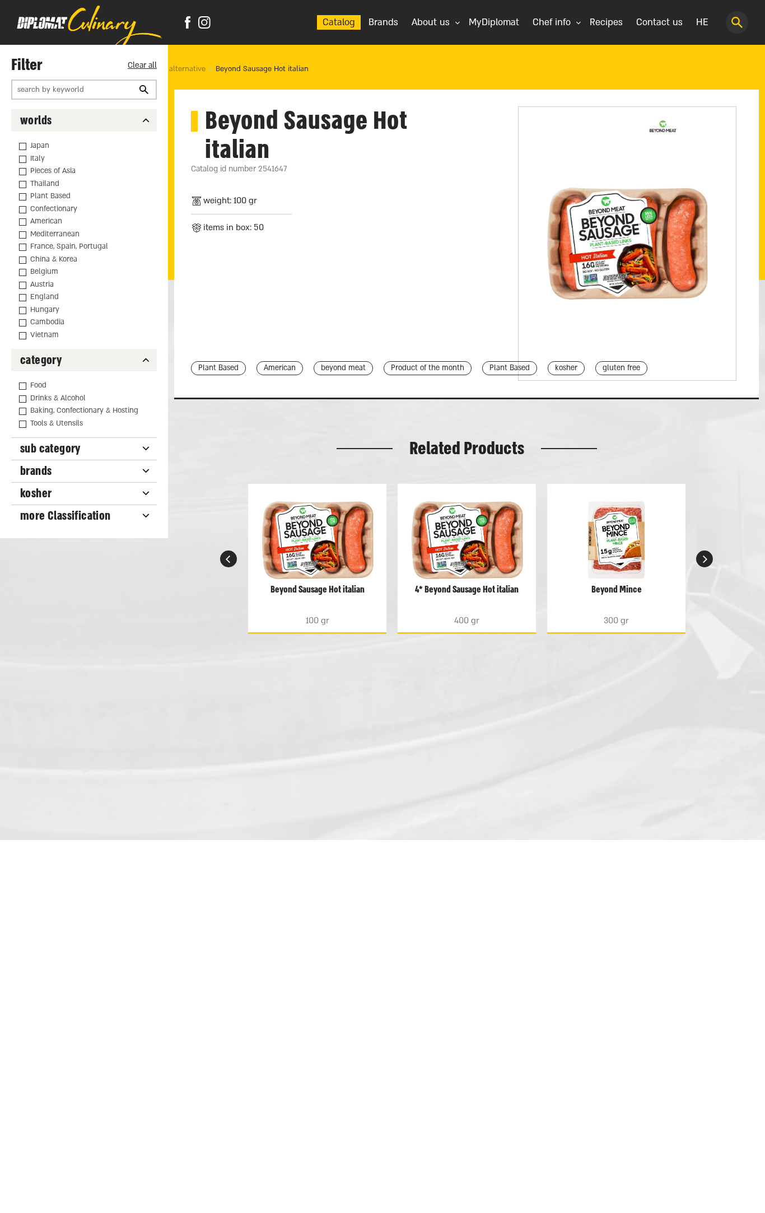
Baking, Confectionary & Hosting (84, 410)
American (46, 221)
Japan (39, 146)
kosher (36, 494)
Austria (42, 284)
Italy (37, 158)
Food (38, 385)
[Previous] (704, 558)
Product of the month (427, 368)
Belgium (44, 272)
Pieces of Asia (53, 171)
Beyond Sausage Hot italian (262, 69)
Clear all (142, 65)
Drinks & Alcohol (58, 398)
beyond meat (343, 368)
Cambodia (47, 322)
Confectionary (53, 209)
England (44, 297)
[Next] (228, 558)
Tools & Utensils (56, 423)
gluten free (621, 368)
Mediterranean (55, 234)
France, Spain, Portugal (69, 246)
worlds (36, 121)
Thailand (44, 184)
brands (36, 471)
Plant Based (50, 196)
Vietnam (44, 335)
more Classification (65, 516)
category (41, 360)
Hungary (44, 310)
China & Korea (53, 259)
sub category (50, 449)
